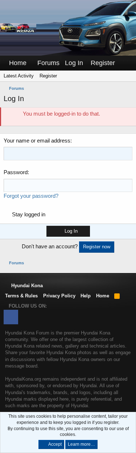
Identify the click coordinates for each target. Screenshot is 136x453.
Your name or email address (37, 140)
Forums (48, 63)
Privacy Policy (59, 295)
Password (16, 172)
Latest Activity (19, 76)
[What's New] (125, 63)
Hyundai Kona (26, 285)
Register (48, 76)
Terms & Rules (21, 295)
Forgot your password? (31, 196)
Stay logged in (28, 214)
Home (17, 63)
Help (86, 295)
